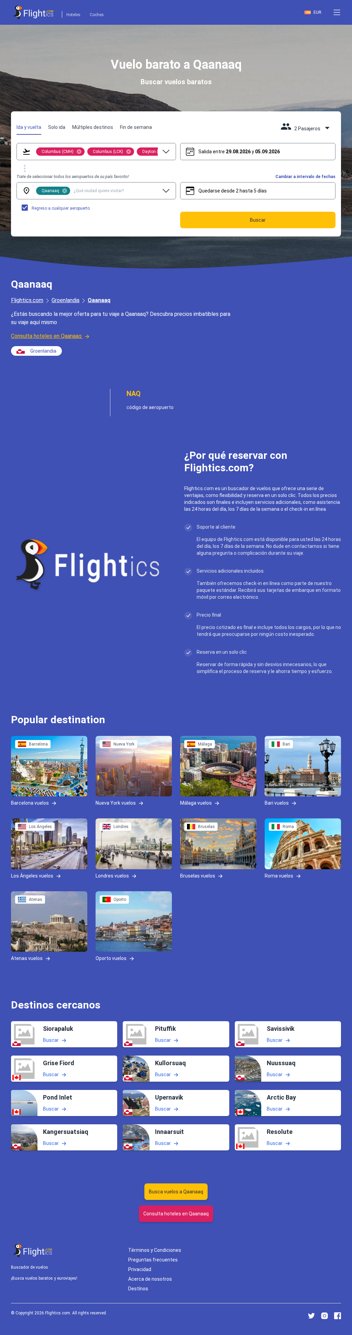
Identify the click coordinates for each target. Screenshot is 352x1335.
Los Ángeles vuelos (32, 876)
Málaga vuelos (196, 803)
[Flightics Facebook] (337, 1315)
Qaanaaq (99, 300)
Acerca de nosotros (150, 1279)
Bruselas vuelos (197, 876)
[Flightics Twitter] (311, 1315)
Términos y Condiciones (154, 1250)
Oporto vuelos (111, 958)
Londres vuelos (112, 876)
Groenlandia (65, 300)
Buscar (51, 1040)
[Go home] (33, 1250)
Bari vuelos (277, 803)
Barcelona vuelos (30, 803)
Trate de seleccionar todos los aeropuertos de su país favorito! (72, 176)
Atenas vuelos (27, 958)
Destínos (138, 1288)
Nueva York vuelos (116, 803)
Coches (97, 14)
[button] (337, 12)
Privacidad (139, 1269)
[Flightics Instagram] (324, 1316)
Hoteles (73, 14)
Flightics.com (27, 300)
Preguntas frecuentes (153, 1259)
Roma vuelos (279, 876)
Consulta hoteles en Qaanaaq (46, 336)
